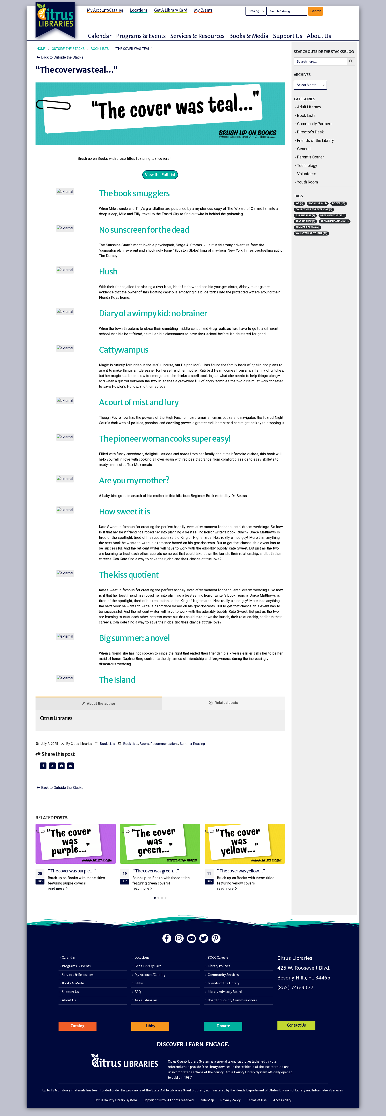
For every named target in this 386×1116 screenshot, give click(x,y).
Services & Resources (78, 975)
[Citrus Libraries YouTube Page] (191, 938)
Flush (108, 272)
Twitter (52, 765)
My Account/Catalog (105, 10)
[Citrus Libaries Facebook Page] (166, 938)
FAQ (138, 992)
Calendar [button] (99, 36)
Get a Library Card (170, 10)
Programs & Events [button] (141, 36)
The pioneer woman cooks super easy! (165, 439)
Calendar (69, 957)
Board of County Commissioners (232, 1000)
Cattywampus (123, 350)
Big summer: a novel (134, 638)
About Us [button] (319, 36)
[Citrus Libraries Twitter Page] (203, 938)
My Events (203, 10)
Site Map (207, 1100)
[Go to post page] (76, 844)
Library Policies (219, 966)
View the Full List (160, 174)
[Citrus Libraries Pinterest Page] (216, 938)
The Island (117, 680)
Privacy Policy (230, 1100)
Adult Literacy (309, 107)
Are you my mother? (134, 481)
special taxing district (232, 1061)
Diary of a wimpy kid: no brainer (153, 313)
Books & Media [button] (249, 36)
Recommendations (164, 744)
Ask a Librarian (146, 1000)
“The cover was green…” (155, 871)
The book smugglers (134, 193)
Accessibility (282, 1100)
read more (57, 889)
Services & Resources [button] (197, 36)
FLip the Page (305, 215)
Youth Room (307, 182)
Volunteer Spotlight (311, 233)
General (303, 149)
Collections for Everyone (314, 209)
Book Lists (107, 744)
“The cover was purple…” (72, 871)
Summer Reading (192, 744)
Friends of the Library (315, 140)
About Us (69, 1000)
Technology (307, 165)
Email (70, 765)
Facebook (43, 765)
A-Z (299, 203)
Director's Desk (310, 132)
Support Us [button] (287, 36)
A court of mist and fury (138, 402)
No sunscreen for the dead (144, 230)
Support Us (70, 992)
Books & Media (73, 983)
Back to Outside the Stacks (61, 57)
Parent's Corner (310, 157)
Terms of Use (257, 1100)
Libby (139, 983)
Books (144, 744)
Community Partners (315, 124)
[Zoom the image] (65, 191)
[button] (155, 898)
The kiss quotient (129, 575)
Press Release (332, 215)
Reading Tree (305, 221)
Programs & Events (76, 966)
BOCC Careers (218, 957)
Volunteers (306, 174)
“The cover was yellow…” (241, 871)
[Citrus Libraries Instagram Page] (179, 938)
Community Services (223, 975)
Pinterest (61, 765)
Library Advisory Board (225, 992)
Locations (138, 10)
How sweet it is (124, 512)
